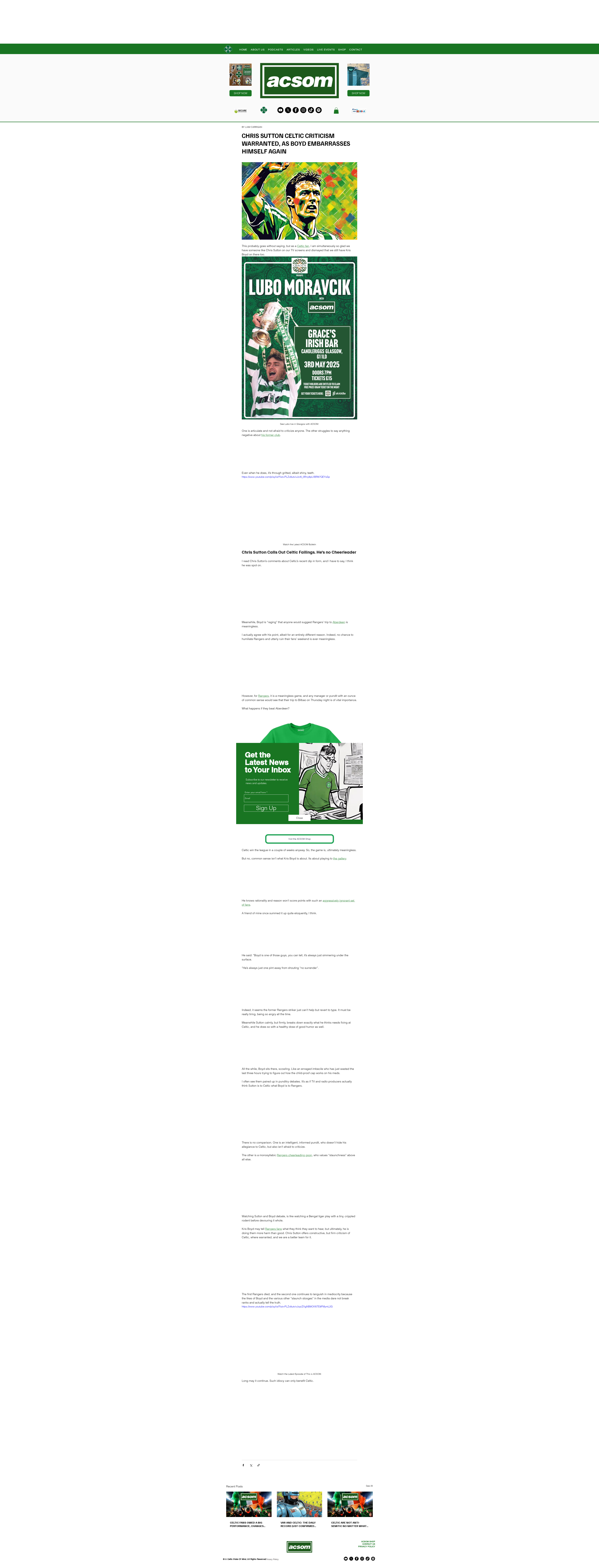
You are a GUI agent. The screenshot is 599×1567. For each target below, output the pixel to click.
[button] (299, 818)
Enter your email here (255, 792)
